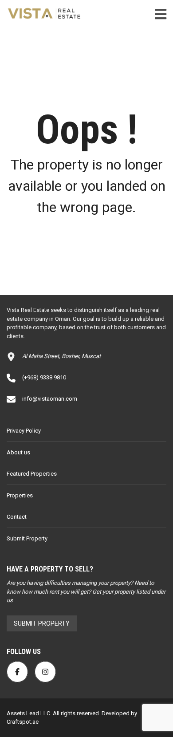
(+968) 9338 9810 (44, 377)
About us (18, 452)
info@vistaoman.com (49, 398)
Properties (20, 495)
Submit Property (27, 538)
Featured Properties (32, 473)
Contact (17, 516)
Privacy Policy (24, 430)
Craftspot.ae (23, 721)
